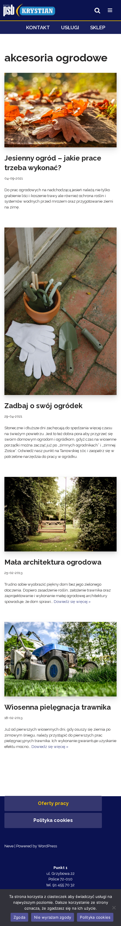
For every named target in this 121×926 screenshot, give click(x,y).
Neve (9, 846)
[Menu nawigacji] (110, 10)
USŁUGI (70, 27)
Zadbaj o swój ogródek (43, 405)
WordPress (47, 846)
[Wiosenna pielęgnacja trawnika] (60, 659)
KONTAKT (38, 27)
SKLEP (97, 27)
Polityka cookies (53, 820)
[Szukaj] (97, 10)
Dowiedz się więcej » (72, 601)
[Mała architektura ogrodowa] (60, 514)
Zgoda (19, 917)
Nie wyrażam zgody (52, 917)
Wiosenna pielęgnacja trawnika (57, 707)
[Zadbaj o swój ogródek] (60, 311)
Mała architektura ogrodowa (52, 562)
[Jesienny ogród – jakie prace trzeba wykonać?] (60, 110)
